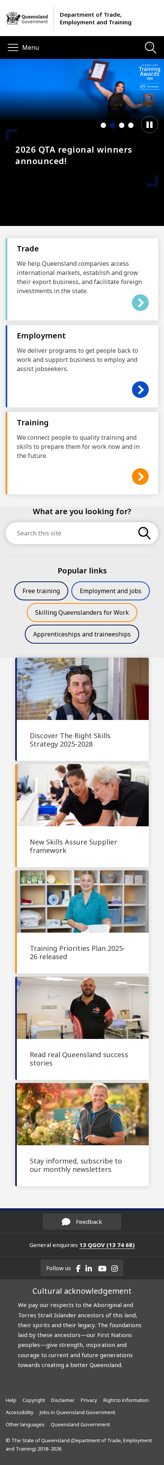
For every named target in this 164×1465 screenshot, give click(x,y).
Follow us (58, 1268)
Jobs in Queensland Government (77, 1412)
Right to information (126, 1400)
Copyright (34, 1400)
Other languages (25, 1424)
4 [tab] (130, 125)
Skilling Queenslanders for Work (82, 612)
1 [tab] (103, 125)
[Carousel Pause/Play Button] (149, 124)
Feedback (88, 1221)
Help (11, 1400)
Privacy (89, 1400)
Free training (41, 591)
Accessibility (20, 1412)
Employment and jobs (110, 591)
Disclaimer (63, 1400)
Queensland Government (80, 1424)
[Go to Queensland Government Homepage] (27, 18)
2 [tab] (112, 125)
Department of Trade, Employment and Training (96, 18)
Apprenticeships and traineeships (82, 634)
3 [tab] (121, 125)
